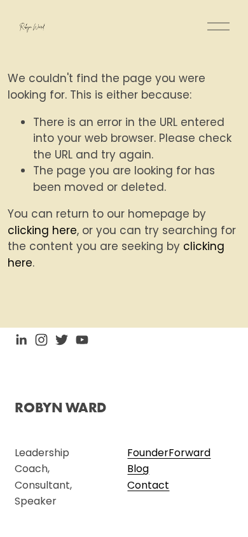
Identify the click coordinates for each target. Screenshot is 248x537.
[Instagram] (41, 339)
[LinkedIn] (21, 339)
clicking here (42, 230)
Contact (148, 485)
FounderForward (168, 452)
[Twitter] (61, 339)
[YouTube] (82, 339)
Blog (138, 468)
